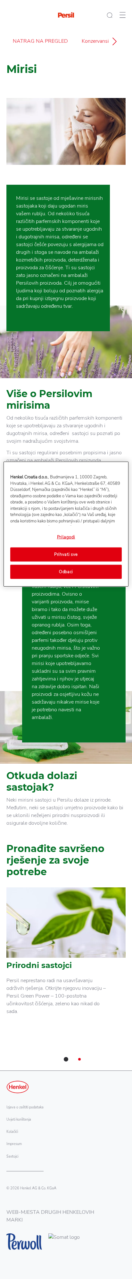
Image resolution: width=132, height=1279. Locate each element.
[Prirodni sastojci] (66, 958)
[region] (65, 524)
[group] (66, 978)
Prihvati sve (66, 554)
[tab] (66, 1059)
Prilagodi (66, 537)
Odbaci (66, 572)
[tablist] (66, 1059)
